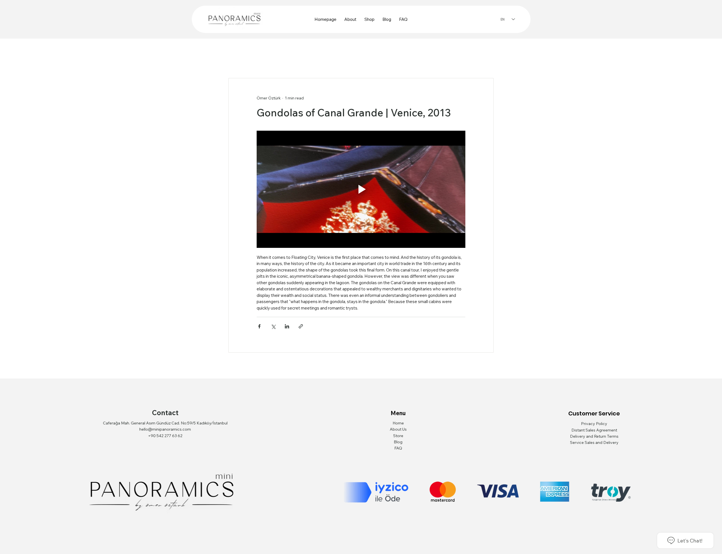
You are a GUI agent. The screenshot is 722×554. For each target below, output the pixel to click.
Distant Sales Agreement (594, 430)
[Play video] (361, 189)
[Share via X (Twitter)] (273, 326)
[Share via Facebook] (259, 326)
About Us (398, 429)
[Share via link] (300, 326)
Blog (398, 441)
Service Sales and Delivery (594, 442)
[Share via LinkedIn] (287, 326)
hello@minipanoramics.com (165, 429)
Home (398, 423)
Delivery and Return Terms (594, 436)
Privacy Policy (594, 423)
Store (398, 435)
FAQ (398, 448)
